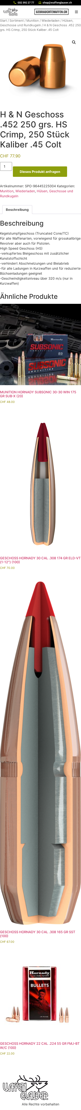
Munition (32, 21)
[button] (76, 11)
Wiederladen (51, 21)
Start (3, 21)
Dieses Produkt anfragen (40, 172)
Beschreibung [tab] (17, 209)
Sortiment (17, 21)
